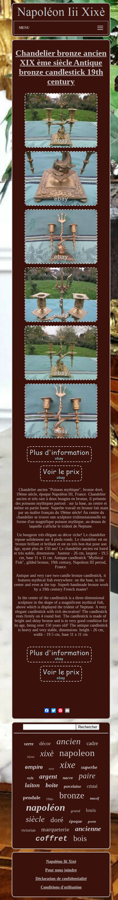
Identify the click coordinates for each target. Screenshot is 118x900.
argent (48, 776)
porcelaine (72, 786)
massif (94, 798)
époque (75, 821)
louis (91, 810)
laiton (32, 785)
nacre (68, 777)
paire (87, 775)
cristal (92, 786)
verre (29, 743)
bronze (71, 795)
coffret (52, 838)
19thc (50, 799)
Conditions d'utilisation (61, 887)
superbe (89, 767)
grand (75, 811)
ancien (68, 741)
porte (92, 821)
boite (52, 785)
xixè (47, 753)
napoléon (45, 807)
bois (80, 838)
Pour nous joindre (61, 870)
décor (45, 743)
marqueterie (55, 829)
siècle (35, 819)
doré (56, 820)
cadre (92, 743)
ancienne (88, 828)
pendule (31, 797)
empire (34, 767)
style (30, 778)
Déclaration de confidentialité (61, 879)
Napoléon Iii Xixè (61, 861)
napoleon (77, 753)
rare (51, 768)
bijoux (30, 756)
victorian (28, 830)
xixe (67, 764)
